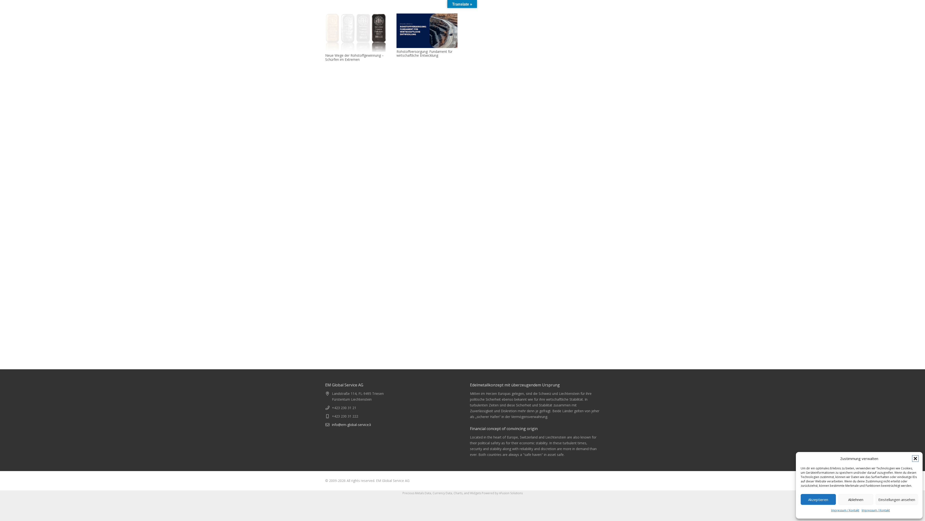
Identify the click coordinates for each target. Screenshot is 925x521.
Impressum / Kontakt (845, 510)
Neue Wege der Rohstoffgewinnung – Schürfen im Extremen (354, 57)
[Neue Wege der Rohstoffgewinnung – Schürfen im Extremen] (355, 33)
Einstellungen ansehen (896, 499)
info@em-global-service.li (351, 424)
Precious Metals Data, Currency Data (427, 493)
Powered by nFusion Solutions (502, 493)
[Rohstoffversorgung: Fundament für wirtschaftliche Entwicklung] (427, 31)
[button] (915, 458)
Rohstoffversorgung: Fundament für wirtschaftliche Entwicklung (424, 53)
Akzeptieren (818, 499)
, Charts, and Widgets (466, 493)
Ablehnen (855, 499)
